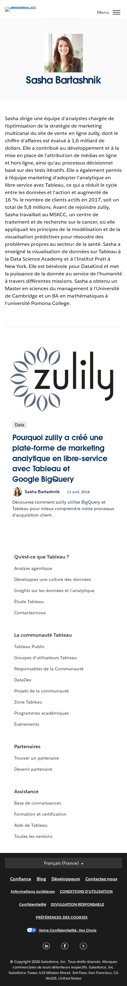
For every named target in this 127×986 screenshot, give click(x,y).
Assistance (26, 791)
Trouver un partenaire (36, 758)
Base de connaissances (37, 803)
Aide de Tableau (30, 825)
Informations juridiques (33, 891)
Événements (26, 724)
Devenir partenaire (33, 769)
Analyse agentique (33, 568)
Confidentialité (32, 904)
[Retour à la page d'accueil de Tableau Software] (26, 6)
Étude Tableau (29, 601)
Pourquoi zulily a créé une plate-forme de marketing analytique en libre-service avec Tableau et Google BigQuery (59, 458)
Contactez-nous (30, 612)
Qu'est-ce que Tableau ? (41, 557)
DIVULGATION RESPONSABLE (77, 904)
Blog (41, 879)
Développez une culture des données (52, 579)
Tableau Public (29, 646)
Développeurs (65, 879)
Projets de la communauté (41, 691)
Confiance (20, 879)
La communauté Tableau (43, 635)
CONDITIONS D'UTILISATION (86, 891)
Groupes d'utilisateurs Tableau (45, 657)
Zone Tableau (28, 702)
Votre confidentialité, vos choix (68, 930)
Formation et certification (40, 814)
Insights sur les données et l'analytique (54, 590)
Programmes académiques (41, 713)
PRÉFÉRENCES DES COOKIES (62, 917)
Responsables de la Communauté (49, 669)
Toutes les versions (33, 836)
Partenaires (27, 746)
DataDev (22, 680)
